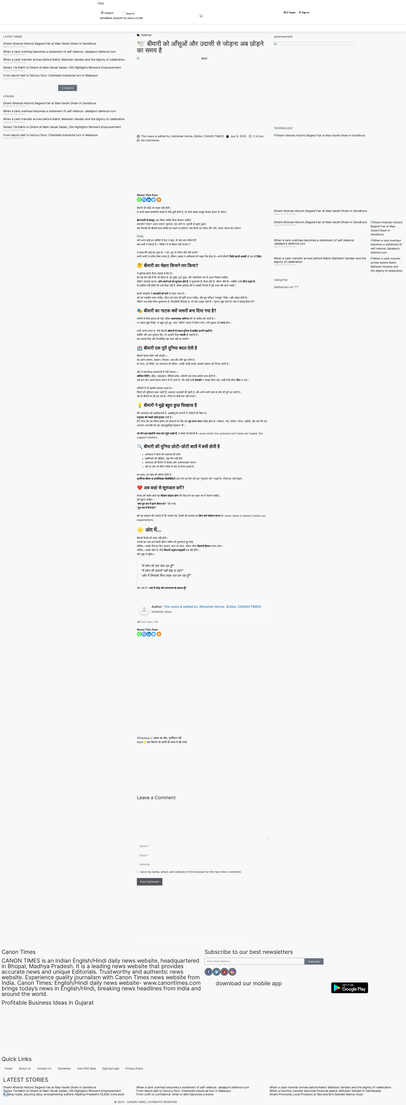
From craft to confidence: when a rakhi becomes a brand (174, 1094)
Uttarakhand (254, 28)
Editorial (274, 28)
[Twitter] (153, 199)
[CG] (140, 236)
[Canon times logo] (314, 44)
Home (103, 28)
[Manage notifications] (6, 1094)
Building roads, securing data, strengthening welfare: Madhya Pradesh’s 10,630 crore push (63, 1094)
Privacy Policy (134, 1068)
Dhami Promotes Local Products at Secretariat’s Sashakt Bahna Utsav (316, 1094)
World (184, 28)
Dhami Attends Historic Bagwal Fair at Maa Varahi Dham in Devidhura (49, 43)
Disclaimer (64, 1068)
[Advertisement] (203, 168)
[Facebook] (144, 199)
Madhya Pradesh (137, 28)
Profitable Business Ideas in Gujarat (48, 1002)
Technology (202, 28)
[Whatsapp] (139, 199)
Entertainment (164, 28)
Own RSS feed (86, 1068)
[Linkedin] (148, 199)
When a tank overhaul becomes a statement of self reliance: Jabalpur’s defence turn (59, 51)
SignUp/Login (110, 1068)
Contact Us (44, 1068)
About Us (25, 1068)
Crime (235, 28)
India (116, 28)
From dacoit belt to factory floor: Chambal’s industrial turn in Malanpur (50, 75)
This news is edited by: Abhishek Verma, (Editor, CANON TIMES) (212, 607)
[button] (124, 13)
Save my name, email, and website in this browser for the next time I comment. (191, 871)
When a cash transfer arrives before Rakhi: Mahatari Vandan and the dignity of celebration (64, 59)
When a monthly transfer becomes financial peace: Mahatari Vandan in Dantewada (325, 1090)
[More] (159, 199)
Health (220, 28)
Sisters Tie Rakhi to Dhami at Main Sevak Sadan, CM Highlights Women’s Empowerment (62, 67)
